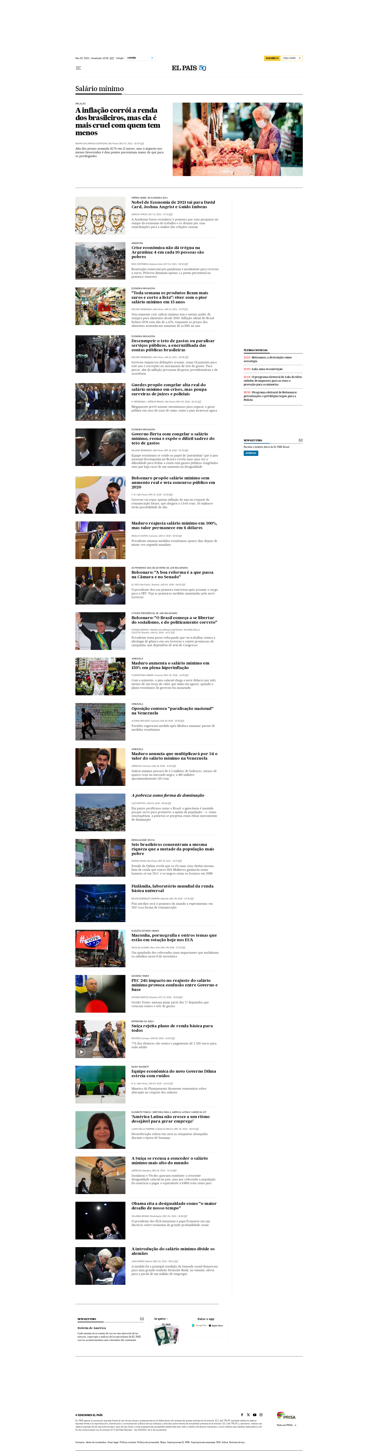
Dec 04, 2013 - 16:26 (175, 1216)
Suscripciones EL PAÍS (178, 1442)
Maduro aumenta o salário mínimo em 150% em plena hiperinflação (170, 666)
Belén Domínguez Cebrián (145, 898)
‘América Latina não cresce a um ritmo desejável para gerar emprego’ (171, 1119)
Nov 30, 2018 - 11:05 (176, 675)
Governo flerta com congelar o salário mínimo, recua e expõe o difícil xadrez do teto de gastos (173, 438)
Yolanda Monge (140, 1216)
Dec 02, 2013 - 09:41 (166, 1261)
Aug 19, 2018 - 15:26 (172, 721)
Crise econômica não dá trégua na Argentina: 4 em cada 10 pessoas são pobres (168, 252)
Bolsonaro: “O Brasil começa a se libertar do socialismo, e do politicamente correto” (175, 620)
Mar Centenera (140, 264)
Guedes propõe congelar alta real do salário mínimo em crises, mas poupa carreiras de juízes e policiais (169, 389)
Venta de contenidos (96, 1442)
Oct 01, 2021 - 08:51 (176, 264)
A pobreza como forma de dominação (168, 796)
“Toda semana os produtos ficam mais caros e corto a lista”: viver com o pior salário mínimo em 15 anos (170, 297)
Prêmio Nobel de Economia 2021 (150, 198)
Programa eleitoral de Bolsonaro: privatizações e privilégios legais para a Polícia (270, 396)
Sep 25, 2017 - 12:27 (170, 861)
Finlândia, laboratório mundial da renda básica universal (173, 889)
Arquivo (160, 1319)
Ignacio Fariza (139, 214)
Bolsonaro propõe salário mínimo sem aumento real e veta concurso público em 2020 (173, 482)
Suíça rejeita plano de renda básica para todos (172, 1028)
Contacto (80, 1442)
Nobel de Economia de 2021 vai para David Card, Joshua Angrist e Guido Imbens (173, 205)
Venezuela (137, 659)
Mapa (163, 1442)
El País (135, 584)
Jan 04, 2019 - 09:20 (172, 584)
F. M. (134, 494)
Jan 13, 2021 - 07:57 (176, 309)
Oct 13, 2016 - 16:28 (170, 997)
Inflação (80, 104)
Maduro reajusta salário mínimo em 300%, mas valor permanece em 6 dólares (174, 526)
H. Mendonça (138, 401)
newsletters (253, 440)
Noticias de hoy (237, 1442)
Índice (225, 1442)
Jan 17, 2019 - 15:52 (170, 536)
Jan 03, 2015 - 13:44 (160, 1083)
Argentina (137, 243)
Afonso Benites (140, 630)
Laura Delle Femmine (143, 1129)
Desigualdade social (143, 840)
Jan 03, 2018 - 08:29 (159, 803)
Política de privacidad (148, 1442)
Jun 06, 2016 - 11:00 (162, 1038)
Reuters (136, 1038)
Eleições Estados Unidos (145, 931)
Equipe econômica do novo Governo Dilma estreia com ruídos (174, 1074)
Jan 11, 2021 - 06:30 (176, 357)
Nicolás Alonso (140, 947)
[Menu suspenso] (78, 68)
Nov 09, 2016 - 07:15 (173, 947)
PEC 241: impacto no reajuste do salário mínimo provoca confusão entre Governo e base (175, 985)
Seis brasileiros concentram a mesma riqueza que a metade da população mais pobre (173, 849)
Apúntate (251, 453)
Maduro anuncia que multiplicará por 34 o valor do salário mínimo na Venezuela (175, 756)
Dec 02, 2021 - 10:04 (131, 143)
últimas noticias (256, 350)
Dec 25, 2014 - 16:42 (186, 1129)
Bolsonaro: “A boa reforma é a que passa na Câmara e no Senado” (172, 575)
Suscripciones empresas (203, 1442)
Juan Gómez (138, 1261)
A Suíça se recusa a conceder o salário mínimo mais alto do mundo (170, 1161)
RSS (218, 1442)
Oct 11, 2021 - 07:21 (161, 214)
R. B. (134, 1083)
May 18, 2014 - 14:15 (164, 1170)
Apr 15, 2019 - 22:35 (160, 494)
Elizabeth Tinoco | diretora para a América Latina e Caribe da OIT (169, 1112)
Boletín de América (92, 1328)
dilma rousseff (140, 1067)
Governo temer (140, 976)
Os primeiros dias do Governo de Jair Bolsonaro (160, 568)
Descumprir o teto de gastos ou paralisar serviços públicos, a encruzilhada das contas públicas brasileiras (173, 345)
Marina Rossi (139, 861)
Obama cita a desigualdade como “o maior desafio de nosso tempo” (174, 1206)
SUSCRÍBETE (272, 58)
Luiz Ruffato (138, 803)
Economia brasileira (143, 288)
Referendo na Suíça (143, 1021)
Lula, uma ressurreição (267, 369)
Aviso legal (113, 1442)
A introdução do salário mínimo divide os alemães (173, 1251)
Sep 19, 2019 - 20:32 (176, 450)
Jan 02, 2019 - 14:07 (162, 632)
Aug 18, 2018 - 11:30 (164, 766)
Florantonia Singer (142, 675)
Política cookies (128, 1442)
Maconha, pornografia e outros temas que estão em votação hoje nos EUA (174, 938)
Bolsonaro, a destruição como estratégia (268, 359)
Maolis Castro (140, 536)
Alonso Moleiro (141, 721)
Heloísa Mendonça (142, 309)
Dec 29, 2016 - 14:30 (182, 898)
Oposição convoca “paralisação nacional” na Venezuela (173, 711)
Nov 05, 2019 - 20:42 (188, 401)
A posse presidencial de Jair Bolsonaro (155, 613)
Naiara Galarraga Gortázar (91, 143)
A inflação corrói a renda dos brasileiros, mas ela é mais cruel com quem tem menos (117, 121)
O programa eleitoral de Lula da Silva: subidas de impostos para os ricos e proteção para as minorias (273, 380)
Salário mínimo (99, 89)
